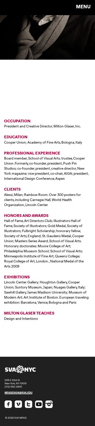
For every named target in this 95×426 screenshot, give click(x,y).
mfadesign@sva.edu (18, 392)
